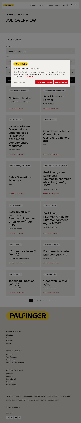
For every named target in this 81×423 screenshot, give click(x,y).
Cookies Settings (19, 82)
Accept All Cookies (61, 82)
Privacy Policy (29, 76)
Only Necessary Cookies (44, 82)
